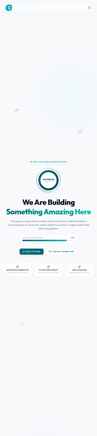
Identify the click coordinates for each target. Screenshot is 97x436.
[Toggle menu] (89, 7)
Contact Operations (63, 251)
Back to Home (33, 251)
